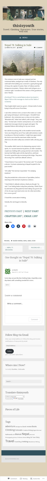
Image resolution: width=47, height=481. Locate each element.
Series (29, 241)
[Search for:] (23, 381)
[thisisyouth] (23, 20)
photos (15, 437)
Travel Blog (17, 442)
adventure (10, 426)
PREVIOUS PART (13, 211)
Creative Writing (18, 241)
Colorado (18, 430)
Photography (9, 437)
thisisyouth (23, 25)
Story (33, 241)
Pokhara (20, 437)
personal (32, 434)
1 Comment (39, 47)
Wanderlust (32, 442)
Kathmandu (8, 434)
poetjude (15, 270)
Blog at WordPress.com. (12, 458)
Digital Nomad (37, 430)
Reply (7, 285)
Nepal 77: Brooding (9, 249)
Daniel (20, 47)
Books (34, 426)
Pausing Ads (36, 247)
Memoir (18, 434)
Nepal (8, 241)
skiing (28, 437)
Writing (38, 442)
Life (14, 434)
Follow (9, 351)
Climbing (10, 430)
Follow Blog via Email (16, 335)
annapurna (19, 426)
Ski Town (33, 437)
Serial (24, 437)
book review (27, 427)
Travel (9, 441)
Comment (34, 319)
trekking (25, 442)
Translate (20, 399)
